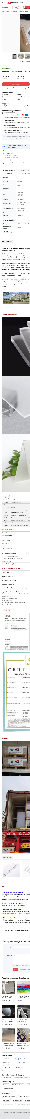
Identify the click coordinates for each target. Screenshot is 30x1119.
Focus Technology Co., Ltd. (20, 1112)
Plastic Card (6, 1085)
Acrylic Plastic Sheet (8, 1088)
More (3, 1107)
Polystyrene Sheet (6, 1065)
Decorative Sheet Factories (9, 1096)
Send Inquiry (15, 84)
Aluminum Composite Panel (23, 1065)
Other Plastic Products (17, 1085)
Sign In (4, 163)
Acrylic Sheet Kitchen (8, 1104)
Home (3, 11)
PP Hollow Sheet (20, 1068)
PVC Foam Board (20, 1062)
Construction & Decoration (11, 11)
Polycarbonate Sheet (7, 1068)
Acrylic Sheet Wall (17, 1100)
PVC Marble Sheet (6, 1062)
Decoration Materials (23, 11)
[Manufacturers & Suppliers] (15, 2)
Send (15, 969)
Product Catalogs (24, 1059)
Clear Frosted (6, 1100)
